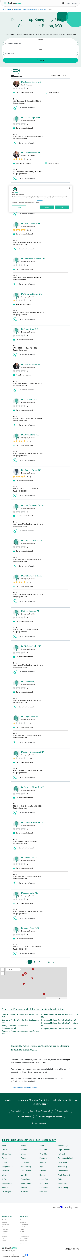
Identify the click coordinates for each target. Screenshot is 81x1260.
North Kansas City (65, 1175)
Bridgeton (43, 1149)
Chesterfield (6, 1154)
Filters (16, 71)
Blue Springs (63, 1145)
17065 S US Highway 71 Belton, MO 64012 (27, 383)
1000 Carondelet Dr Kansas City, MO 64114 (28, 101)
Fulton (4, 1162)
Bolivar (4, 1149)
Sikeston (24, 1187)
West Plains (43, 1192)
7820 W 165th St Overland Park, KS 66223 (27, 418)
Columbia (43, 1154)
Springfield (43, 1187)
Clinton (23, 1154)
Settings (19, 207)
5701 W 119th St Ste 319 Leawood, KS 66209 (28, 313)
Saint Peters (62, 1183)
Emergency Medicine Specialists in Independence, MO (15, 1026)
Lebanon (42, 1170)
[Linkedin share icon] (70, 1250)
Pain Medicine (26, 1117)
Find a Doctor (6, 9)
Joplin (41, 1166)
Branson (24, 1149)
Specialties (17, 9)
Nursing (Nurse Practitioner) (40, 1111)
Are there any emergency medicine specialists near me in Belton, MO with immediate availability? (38, 1079)
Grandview (25, 1162)
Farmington (62, 1154)
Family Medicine (16, 1111)
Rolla (60, 1179)
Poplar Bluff (43, 1179)
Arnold (4, 1145)
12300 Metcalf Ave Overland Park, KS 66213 (28, 242)
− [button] (3, 973)
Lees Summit (63, 1170)
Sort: (57, 76)
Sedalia (5, 1187)
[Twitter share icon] (74, 1250)
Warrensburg (63, 1187)
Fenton (4, 1158)
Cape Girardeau (64, 1149)
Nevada (42, 1175)
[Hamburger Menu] (5, 3)
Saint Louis (43, 1183)
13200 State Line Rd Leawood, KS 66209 (27, 277)
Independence (7, 1166)
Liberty (4, 1175)
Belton (41, 1145)
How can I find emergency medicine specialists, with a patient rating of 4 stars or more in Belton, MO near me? (39, 1061)
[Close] (69, 188)
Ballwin (23, 1145)
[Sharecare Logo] (14, 3)
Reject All (47, 207)
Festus (23, 1158)
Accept (62, 207)
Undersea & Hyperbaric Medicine (50, 1117)
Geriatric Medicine (63, 1111)
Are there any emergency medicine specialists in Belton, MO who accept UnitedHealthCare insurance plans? (38, 1070)
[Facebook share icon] (64, 1250)
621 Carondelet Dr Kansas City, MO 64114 (27, 172)
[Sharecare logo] (25, 1247)
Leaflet (48, 998)
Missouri (43, 9)
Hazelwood (62, 1162)
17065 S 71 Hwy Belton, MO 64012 (25, 348)
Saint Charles (7, 1183)
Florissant (43, 1158)
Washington (6, 1192)
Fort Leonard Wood (65, 1158)
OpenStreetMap (56, 998)
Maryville (24, 1175)
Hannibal (42, 1162)
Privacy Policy (40, 200)
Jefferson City (26, 1166)
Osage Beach (26, 1179)
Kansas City (62, 1166)
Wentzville (25, 1192)
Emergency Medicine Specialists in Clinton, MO (59, 1028)
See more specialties (39, 1123)
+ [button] (3, 970)
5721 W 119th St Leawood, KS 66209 (25, 489)
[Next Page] (53, 962)
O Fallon (5, 1179)
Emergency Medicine (30, 9)
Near (40, 49)
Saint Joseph (26, 1183)
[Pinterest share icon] (77, 1250)
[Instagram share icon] (67, 1250)
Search (63, 3)
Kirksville (5, 1170)
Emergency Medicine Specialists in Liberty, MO (58, 1020)
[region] (40, 199)
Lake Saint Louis (27, 1170)
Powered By (56, 1207)
